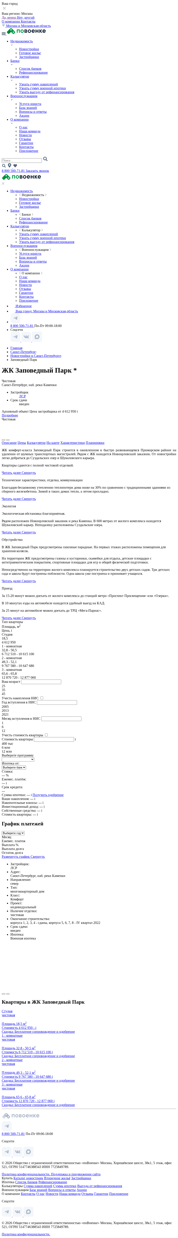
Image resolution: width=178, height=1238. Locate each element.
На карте (52, 443)
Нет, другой (26, 17)
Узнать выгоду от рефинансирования (46, 92)
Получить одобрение (48, 795)
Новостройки (29, 49)
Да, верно (9, 17)
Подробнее (10, 415)
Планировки (95, 443)
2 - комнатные (12, 1060)
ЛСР (22, 396)
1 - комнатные (12, 1035)
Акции (24, 115)
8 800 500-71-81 (14, 171)
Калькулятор (19, 76)
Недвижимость (21, 41)
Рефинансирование (33, 72)
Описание (9, 443)
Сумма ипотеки (64, 1186)
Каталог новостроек (28, 1178)
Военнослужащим (23, 96)
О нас (23, 127)
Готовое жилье (30, 53)
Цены (22, 443)
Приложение (28, 151)
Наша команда (29, 131)
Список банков (30, 68)
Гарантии (26, 143)
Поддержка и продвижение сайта (76, 1174)
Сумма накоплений (38, 1186)
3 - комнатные (12, 1084)
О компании (11, 21)
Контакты (28, 21)
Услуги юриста (30, 104)
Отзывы (25, 139)
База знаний (28, 108)
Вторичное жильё (57, 1178)
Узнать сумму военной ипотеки (42, 88)
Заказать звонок (37, 171)
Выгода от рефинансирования (99, 1186)
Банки (15, 61)
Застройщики (29, 57)
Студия (7, 1011)
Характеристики (72, 443)
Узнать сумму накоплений (38, 84)
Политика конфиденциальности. (26, 1174)
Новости (25, 135)
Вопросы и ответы (33, 111)
